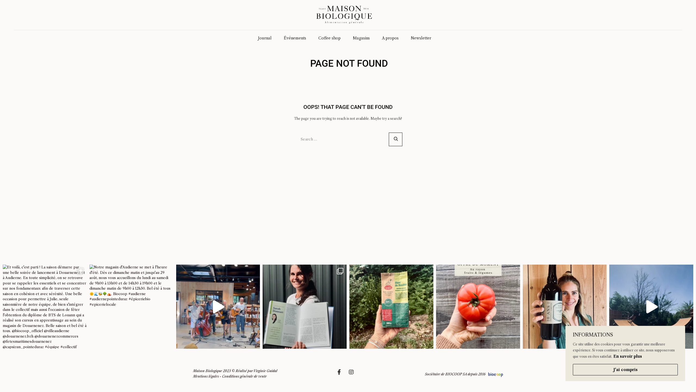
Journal (265, 38)
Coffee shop (329, 38)
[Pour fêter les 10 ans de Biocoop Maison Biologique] (565, 307)
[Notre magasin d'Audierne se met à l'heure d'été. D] (131, 307)
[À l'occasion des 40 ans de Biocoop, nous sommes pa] (305, 307)
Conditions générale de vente (244, 376)
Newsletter (421, 38)
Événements (295, 38)
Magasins (361, 38)
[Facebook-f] (341, 374)
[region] (625, 353)
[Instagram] (354, 374)
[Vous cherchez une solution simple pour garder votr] (391, 307)
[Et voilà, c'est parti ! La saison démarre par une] (45, 307)
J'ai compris (625, 369)
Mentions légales (206, 376)
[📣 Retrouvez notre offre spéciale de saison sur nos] (478, 307)
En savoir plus (627, 356)
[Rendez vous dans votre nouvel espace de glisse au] (651, 307)
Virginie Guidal (265, 371)
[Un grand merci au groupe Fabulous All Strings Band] (218, 307)
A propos (390, 38)
